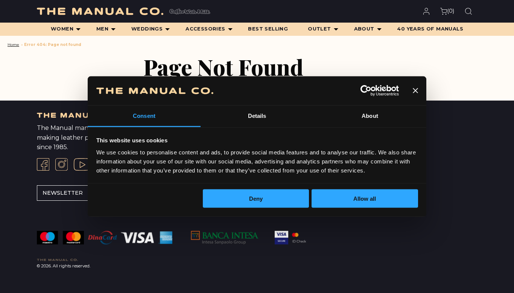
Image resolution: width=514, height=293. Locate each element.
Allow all (364, 198)
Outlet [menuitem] (319, 29)
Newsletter (63, 192)
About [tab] (370, 115)
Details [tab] (257, 115)
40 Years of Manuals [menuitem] (430, 29)
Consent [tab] (144, 115)
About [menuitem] (364, 29)
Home (13, 44)
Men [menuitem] (102, 29)
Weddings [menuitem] (147, 29)
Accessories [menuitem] (205, 29)
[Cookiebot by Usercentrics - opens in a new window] (366, 90)
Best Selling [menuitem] (268, 29)
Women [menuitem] (62, 29)
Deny (256, 198)
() (450, 11)
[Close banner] (415, 90)
